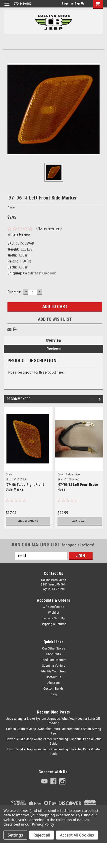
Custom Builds (53, 688)
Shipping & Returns (53, 624)
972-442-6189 (22, 3)
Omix (9, 474)
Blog (54, 694)
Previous (93, 399)
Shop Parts (53, 654)
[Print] (15, 329)
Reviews (54, 348)
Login (65, 3)
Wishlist (53, 612)
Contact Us (53, 677)
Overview (53, 340)
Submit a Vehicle (53, 665)
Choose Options (28, 520)
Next (100, 399)
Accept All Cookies (77, 835)
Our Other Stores (53, 648)
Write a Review (19, 234)
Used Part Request (53, 660)
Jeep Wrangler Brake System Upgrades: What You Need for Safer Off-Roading (53, 721)
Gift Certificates (53, 607)
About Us (53, 683)
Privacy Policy (43, 824)
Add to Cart (79, 520)
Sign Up (80, 3)
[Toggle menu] (7, 7)
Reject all (41, 835)
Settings (15, 835)
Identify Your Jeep (53, 671)
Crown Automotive (68, 474)
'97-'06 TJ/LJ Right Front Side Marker (25, 487)
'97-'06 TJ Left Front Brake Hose (77, 487)
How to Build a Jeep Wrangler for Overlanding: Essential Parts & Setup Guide (53, 741)
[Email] (9, 329)
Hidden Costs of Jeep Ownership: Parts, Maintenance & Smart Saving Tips (53, 731)
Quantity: (14, 292)
